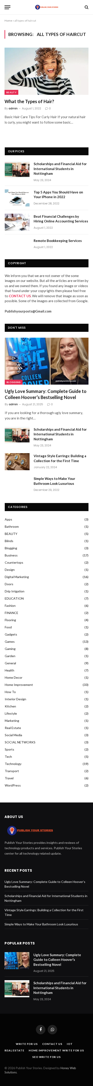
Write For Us (26, 1044)
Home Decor (13, 677)
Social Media (13, 735)
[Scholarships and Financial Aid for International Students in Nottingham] (17, 169)
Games (10, 641)
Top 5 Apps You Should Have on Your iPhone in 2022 (58, 194)
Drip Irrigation (14, 591)
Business (11, 555)
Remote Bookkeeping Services (58, 241)
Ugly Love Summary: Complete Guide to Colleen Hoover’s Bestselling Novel (45, 394)
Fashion (10, 605)
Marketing (12, 721)
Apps (8, 519)
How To (10, 692)
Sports (9, 749)
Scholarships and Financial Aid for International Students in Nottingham (60, 168)
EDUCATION (14, 598)
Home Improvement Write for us (56, 1050)
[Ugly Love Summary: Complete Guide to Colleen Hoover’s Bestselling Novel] (46, 361)
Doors (9, 584)
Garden (10, 656)
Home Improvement (19, 685)
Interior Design (15, 699)
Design (10, 570)
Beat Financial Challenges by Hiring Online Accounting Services (61, 218)
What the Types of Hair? (29, 101)
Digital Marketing (17, 577)
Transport (12, 771)
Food (8, 627)
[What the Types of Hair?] (46, 71)
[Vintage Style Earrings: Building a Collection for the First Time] (17, 461)
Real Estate (13, 728)
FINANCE (11, 613)
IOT (70, 1044)
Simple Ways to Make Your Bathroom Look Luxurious (54, 481)
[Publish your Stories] (46, 7)
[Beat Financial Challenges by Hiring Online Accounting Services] (17, 222)
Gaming (10, 649)
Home (8, 20)
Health (9, 670)
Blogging (14, 382)
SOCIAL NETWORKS (20, 742)
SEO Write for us (46, 1057)
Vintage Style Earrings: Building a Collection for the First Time (60, 458)
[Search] (86, 7)
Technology (13, 764)
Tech (8, 756)
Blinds (9, 541)
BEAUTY (11, 92)
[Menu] (7, 7)
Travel (9, 778)
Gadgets (11, 634)
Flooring (10, 620)
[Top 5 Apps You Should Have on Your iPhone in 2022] (17, 197)
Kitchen (10, 706)
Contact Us (52, 1044)
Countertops (14, 562)
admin (13, 108)
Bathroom (12, 526)
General (10, 663)
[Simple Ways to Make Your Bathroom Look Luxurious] (17, 484)
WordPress (13, 785)
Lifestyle (11, 713)
